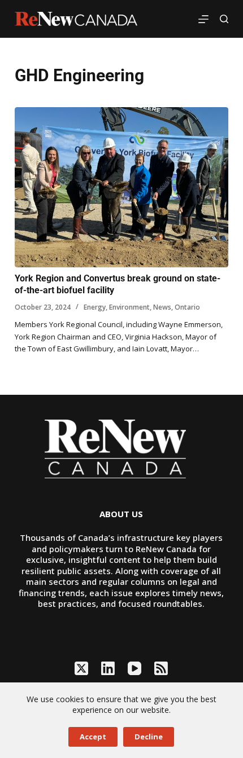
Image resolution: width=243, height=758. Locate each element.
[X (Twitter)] (81, 668)
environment (129, 307)
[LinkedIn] (108, 668)
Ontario (187, 307)
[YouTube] (134, 668)
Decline (148, 736)
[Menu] (203, 19)
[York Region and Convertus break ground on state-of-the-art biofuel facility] (121, 187)
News (162, 307)
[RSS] (161, 668)
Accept (93, 736)
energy (95, 307)
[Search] (224, 19)
